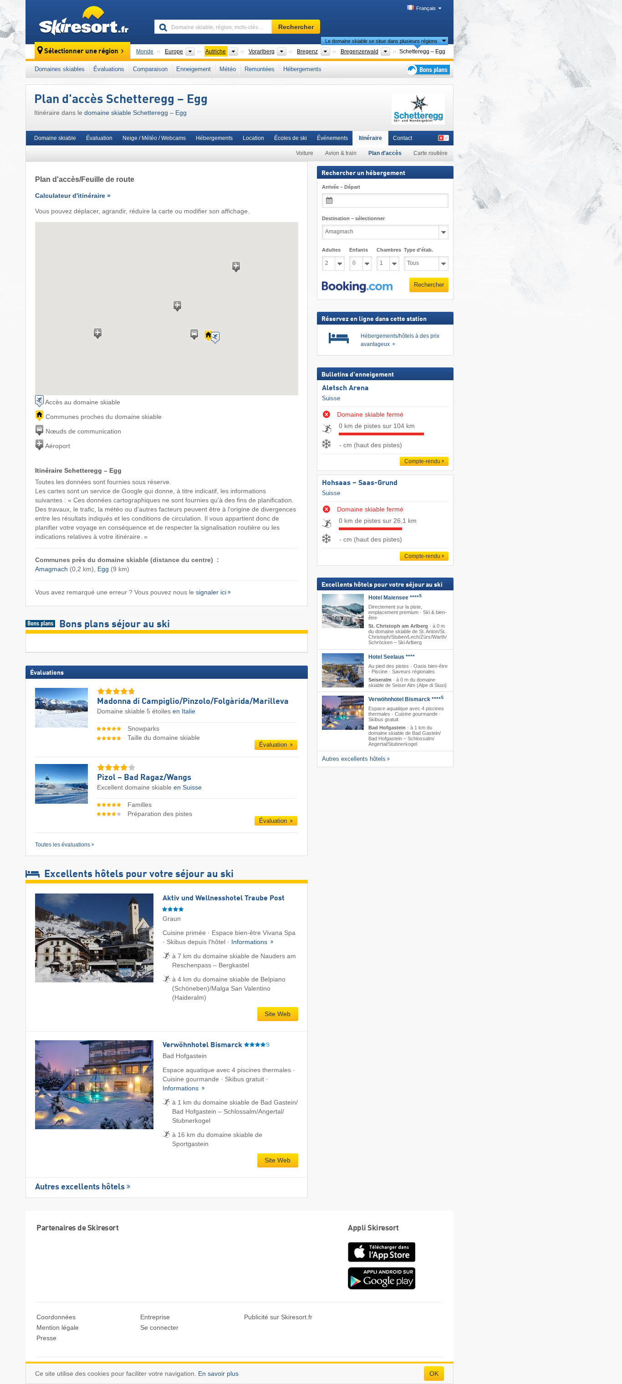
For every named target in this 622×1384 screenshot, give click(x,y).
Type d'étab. (418, 250)
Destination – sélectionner (353, 218)
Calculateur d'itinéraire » (73, 195)
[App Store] (381, 1262)
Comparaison (150, 69)
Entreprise (155, 1317)
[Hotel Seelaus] (343, 670)
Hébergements (302, 69)
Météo (227, 69)
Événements (332, 138)
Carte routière (430, 153)
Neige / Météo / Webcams (154, 138)
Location (253, 138)
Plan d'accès (385, 153)
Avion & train (341, 153)
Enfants (358, 250)
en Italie (184, 711)
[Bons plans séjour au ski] (427, 69)
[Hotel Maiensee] (343, 611)
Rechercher (429, 284)
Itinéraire (370, 138)
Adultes (331, 250)
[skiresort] (86, 22)
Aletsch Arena (345, 388)
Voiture (304, 153)
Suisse (331, 398)
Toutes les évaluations (62, 845)
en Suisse (187, 787)
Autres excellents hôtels (80, 1187)
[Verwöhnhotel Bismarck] (343, 713)
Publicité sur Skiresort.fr (278, 1317)
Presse (46, 1338)
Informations (250, 941)
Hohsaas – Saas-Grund (360, 483)
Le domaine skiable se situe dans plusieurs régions (381, 41)
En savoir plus (218, 1373)
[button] (357, 287)
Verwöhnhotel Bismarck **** (406, 699)
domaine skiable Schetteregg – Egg (135, 112)
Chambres (388, 250)
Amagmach (51, 569)
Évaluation (99, 138)
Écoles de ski (290, 138)
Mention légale (57, 1327)
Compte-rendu (422, 461)
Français (426, 8)
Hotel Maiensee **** (395, 597)
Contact (402, 138)
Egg (103, 569)
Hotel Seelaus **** (391, 657)
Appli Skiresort (373, 1228)
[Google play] (381, 1287)
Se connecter (159, 1327)
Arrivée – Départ (341, 187)
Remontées (260, 69)
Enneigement (193, 69)
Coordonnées (56, 1317)
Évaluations (108, 69)
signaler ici (211, 592)
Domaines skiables (60, 69)
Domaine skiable (55, 138)
